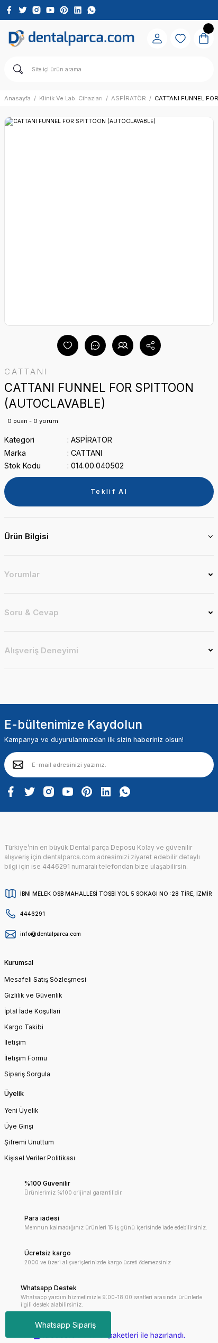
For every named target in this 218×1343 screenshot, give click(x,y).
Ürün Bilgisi (26, 536)
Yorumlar (22, 574)
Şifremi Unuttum (29, 1142)
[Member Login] (157, 38)
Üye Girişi (18, 1126)
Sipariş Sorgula (27, 1074)
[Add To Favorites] (67, 345)
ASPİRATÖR (91, 439)
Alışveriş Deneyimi (41, 650)
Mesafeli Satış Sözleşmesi (45, 979)
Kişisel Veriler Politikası (39, 1158)
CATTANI (86, 452)
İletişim (15, 1042)
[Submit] (18, 764)
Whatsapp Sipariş (65, 1324)
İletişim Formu (25, 1058)
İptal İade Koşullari (32, 1011)
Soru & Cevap (31, 612)
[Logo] (71, 39)
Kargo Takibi (23, 1027)
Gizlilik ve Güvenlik (33, 995)
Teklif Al (109, 491)
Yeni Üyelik (21, 1110)
